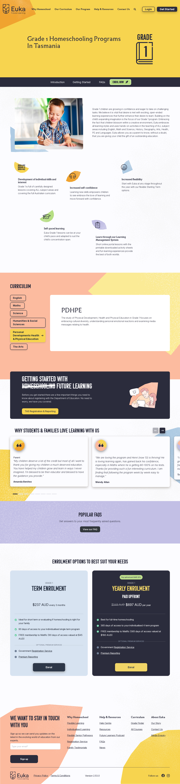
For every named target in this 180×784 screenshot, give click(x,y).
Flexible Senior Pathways (80, 735)
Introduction (57, 82)
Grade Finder (137, 723)
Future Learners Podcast (111, 735)
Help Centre (105, 723)
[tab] (18, 298)
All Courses (136, 729)
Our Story (156, 723)
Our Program (83, 9)
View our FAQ (90, 529)
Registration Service (42, 651)
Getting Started (81, 82)
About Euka (158, 717)
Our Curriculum (63, 9)
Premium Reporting (28, 657)
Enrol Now (118, 82)
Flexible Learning (75, 723)
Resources (104, 729)
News (102, 747)
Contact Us (123, 9)
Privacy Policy (41, 775)
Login (148, 9)
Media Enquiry (158, 735)
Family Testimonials (77, 747)
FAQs (102, 82)
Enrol (49, 667)
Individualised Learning (78, 729)
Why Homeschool (41, 9)
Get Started (167, 9)
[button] (162, 430)
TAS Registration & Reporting (40, 411)
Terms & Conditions (60, 775)
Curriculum (138, 717)
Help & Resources (103, 9)
